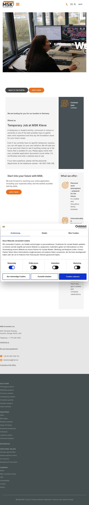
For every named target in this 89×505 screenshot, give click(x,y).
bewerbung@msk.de (10, 360)
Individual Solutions (7, 438)
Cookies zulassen (72, 276)
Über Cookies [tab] (73, 233)
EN (80, 4)
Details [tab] (44, 233)
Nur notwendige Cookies (16, 276)
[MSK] (8, 4)
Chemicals (3, 432)
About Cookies (68, 499)
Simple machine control (8, 455)
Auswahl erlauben (44, 276)
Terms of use (57, 499)
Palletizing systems (7, 390)
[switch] (33, 267)
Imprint (28, 499)
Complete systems (6, 400)
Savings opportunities (8, 452)
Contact (3, 484)
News (2, 470)
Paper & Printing (6, 425)
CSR (1, 477)
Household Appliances (8, 428)
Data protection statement (41, 499)
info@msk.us (4, 342)
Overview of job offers (8, 365)
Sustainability (5, 480)
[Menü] (17, 4)
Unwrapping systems (7, 397)
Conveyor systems (6, 393)
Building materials (6, 422)
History (2, 487)
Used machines (5, 406)
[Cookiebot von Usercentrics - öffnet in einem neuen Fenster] (77, 226)
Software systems (6, 403)
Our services (4, 459)
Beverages (4, 418)
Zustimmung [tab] (15, 233)
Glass (2, 415)
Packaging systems (7, 387)
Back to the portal (17, 90)
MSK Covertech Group (8, 474)
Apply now (36, 90)
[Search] (75, 4)
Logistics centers (6, 435)
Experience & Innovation (8, 462)
